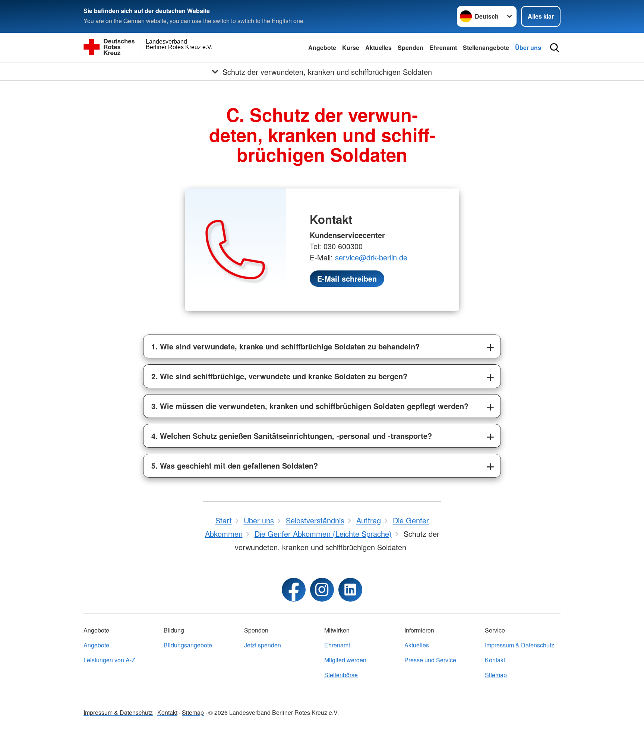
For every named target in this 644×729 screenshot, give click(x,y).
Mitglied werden (345, 660)
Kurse (350, 47)
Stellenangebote (486, 47)
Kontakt (495, 660)
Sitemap (496, 675)
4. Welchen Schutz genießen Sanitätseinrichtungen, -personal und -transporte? (291, 435)
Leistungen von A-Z (109, 660)
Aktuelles (378, 47)
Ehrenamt (443, 47)
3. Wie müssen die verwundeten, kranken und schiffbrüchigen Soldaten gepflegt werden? (309, 405)
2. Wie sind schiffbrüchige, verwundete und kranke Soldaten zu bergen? (279, 376)
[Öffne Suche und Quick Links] (555, 48)
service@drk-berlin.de (371, 257)
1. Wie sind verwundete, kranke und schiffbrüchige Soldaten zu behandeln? (285, 346)
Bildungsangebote (188, 645)
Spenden (410, 47)
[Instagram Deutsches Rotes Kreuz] (322, 590)
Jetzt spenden (262, 645)
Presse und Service (430, 660)
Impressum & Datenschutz (519, 645)
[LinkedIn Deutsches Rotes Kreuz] (350, 590)
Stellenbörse (341, 675)
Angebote (322, 47)
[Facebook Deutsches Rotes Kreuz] (294, 590)
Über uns (528, 47)
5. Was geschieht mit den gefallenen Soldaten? (234, 465)
